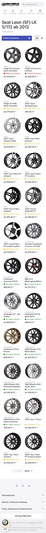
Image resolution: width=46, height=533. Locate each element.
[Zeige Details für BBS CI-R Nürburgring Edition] (33, 266)
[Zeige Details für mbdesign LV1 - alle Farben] (12, 301)
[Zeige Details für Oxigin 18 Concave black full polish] (12, 55)
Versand (32, 523)
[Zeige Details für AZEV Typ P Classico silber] (12, 125)
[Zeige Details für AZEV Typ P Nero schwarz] (33, 125)
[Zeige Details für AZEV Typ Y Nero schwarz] (12, 441)
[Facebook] (17, 485)
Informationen (8, 495)
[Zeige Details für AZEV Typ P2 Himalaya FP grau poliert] (33, 195)
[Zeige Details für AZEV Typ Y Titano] (33, 406)
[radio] (36, 38)
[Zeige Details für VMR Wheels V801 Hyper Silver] (33, 371)
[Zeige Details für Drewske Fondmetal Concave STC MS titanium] (33, 231)
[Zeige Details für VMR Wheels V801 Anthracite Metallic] (12, 371)
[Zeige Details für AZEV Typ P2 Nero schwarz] (12, 195)
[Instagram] (23, 485)
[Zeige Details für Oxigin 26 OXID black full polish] (12, 90)
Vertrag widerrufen (23, 516)
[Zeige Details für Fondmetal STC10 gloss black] (33, 301)
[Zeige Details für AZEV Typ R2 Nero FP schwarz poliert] (12, 231)
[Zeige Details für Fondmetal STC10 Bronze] (12, 336)
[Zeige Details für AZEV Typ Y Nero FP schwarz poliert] (33, 441)
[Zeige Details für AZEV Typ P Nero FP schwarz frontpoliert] (12, 160)
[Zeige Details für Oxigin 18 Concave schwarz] (33, 55)
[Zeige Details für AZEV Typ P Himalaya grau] (33, 90)
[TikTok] (29, 485)
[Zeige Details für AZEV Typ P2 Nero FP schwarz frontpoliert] (33, 160)
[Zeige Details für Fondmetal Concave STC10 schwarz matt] (12, 266)
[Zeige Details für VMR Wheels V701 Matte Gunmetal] (12, 406)
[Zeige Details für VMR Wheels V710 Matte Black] (33, 336)
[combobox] (32, 4)
